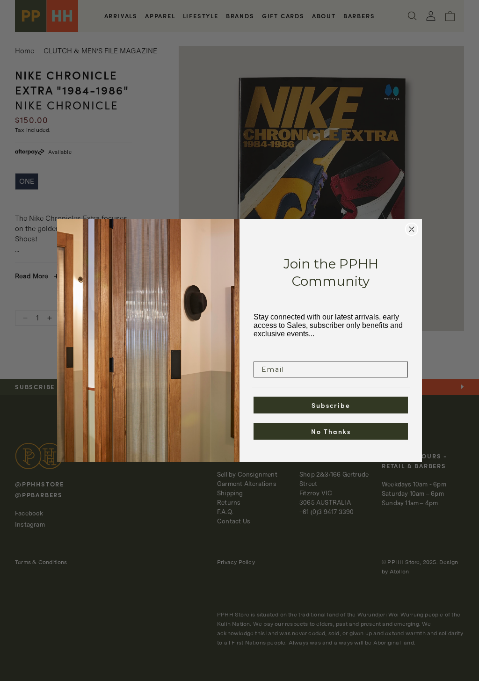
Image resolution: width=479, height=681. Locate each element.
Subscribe (331, 405)
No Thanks (331, 431)
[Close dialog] (411, 229)
